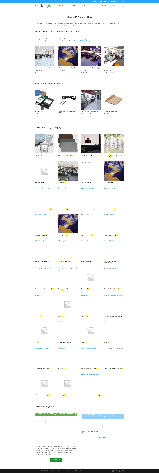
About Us (100, 1)
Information (115, 6)
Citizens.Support (80, 471)
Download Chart (103, 437)
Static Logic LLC (63, 471)
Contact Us (106, 1)
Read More (56, 460)
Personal (86, 6)
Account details (113, 1)
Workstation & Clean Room (101, 6)
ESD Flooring (62, 6)
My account (94, 1)
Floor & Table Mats (75, 6)
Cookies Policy (51, 471)
